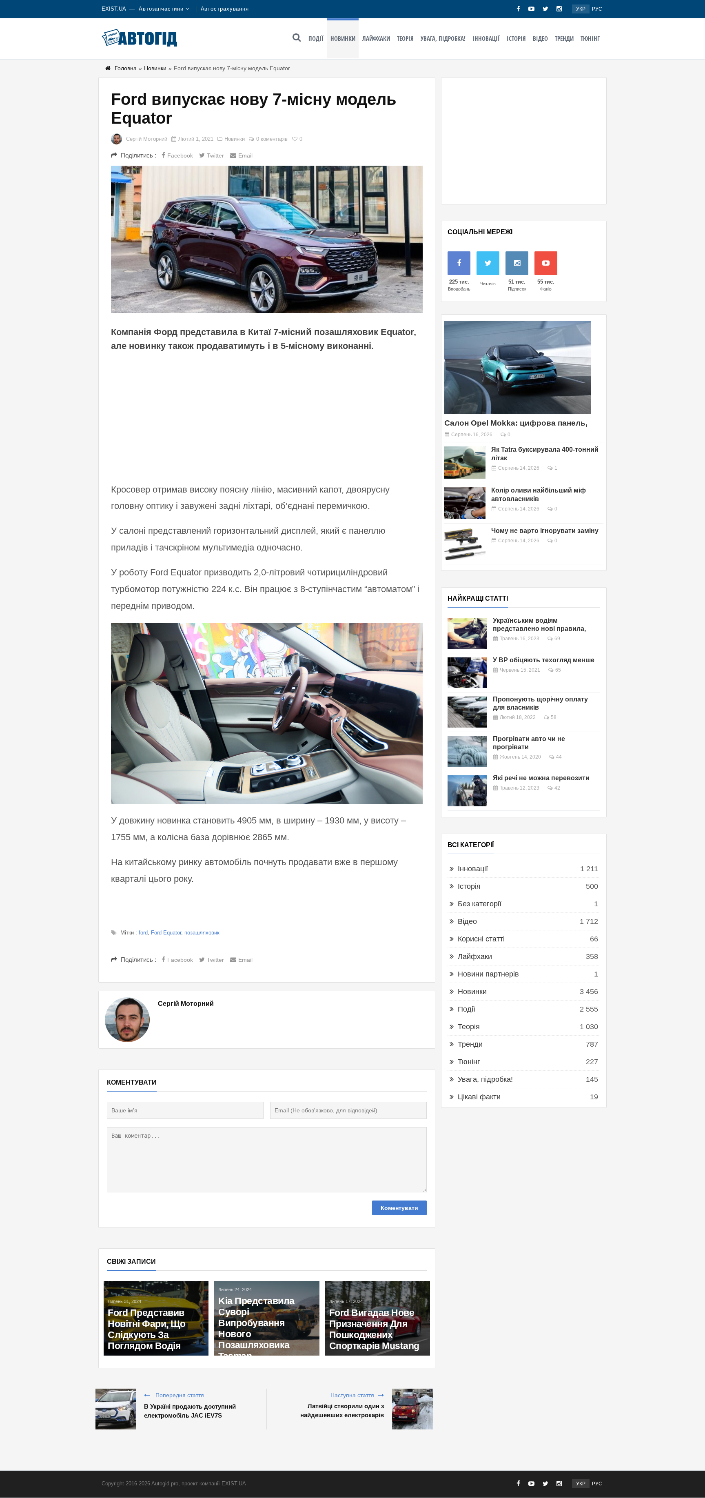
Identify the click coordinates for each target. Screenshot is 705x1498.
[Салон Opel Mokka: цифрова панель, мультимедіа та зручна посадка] (517, 367)
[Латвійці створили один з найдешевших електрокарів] (412, 1409)
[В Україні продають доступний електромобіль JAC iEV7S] (115, 1409)
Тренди (564, 38)
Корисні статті (481, 939)
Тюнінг (590, 38)
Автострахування (225, 9)
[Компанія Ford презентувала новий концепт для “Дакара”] (282, 1290)
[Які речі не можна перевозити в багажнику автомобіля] (467, 790)
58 (553, 717)
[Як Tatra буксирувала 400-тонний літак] (465, 462)
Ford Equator (166, 933)
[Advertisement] (267, 416)
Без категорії (479, 904)
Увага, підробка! (443, 38)
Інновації (486, 38)
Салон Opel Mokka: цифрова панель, (516, 423)
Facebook (180, 155)
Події (316, 38)
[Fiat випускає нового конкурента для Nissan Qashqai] (171, 1290)
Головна (126, 68)
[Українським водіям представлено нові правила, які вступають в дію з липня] (467, 633)
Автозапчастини (161, 9)
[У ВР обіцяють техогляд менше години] (467, 672)
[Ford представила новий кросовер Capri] (392, 1285)
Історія (516, 38)
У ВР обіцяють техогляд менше (543, 660)
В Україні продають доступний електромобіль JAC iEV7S (190, 1411)
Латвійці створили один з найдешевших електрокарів (342, 1410)
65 (558, 670)
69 (557, 638)
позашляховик (201, 933)
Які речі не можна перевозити (541, 778)
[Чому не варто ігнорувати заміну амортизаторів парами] (465, 544)
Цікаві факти (479, 1097)
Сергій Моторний (146, 139)
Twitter (215, 155)
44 (559, 757)
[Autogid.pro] (139, 38)
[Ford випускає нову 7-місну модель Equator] (267, 239)
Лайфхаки (376, 38)
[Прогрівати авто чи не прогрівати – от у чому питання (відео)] (467, 751)
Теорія (405, 38)
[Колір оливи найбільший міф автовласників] (465, 503)
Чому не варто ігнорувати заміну (545, 530)
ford (143, 933)
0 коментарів (272, 139)
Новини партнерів (488, 974)
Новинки (342, 38)
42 (557, 788)
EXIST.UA (114, 9)
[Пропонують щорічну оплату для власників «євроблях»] (467, 712)
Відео (540, 38)
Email (245, 155)
